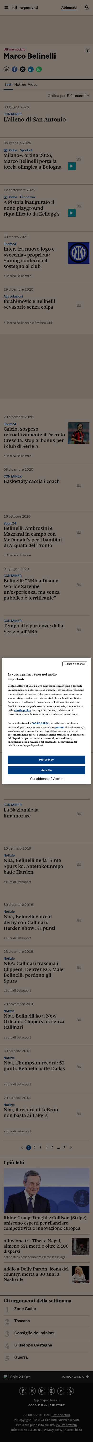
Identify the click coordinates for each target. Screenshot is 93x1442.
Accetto (46, 770)
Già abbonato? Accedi (46, 778)
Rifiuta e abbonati (75, 663)
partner (60, 727)
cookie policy (22, 710)
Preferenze (46, 759)
